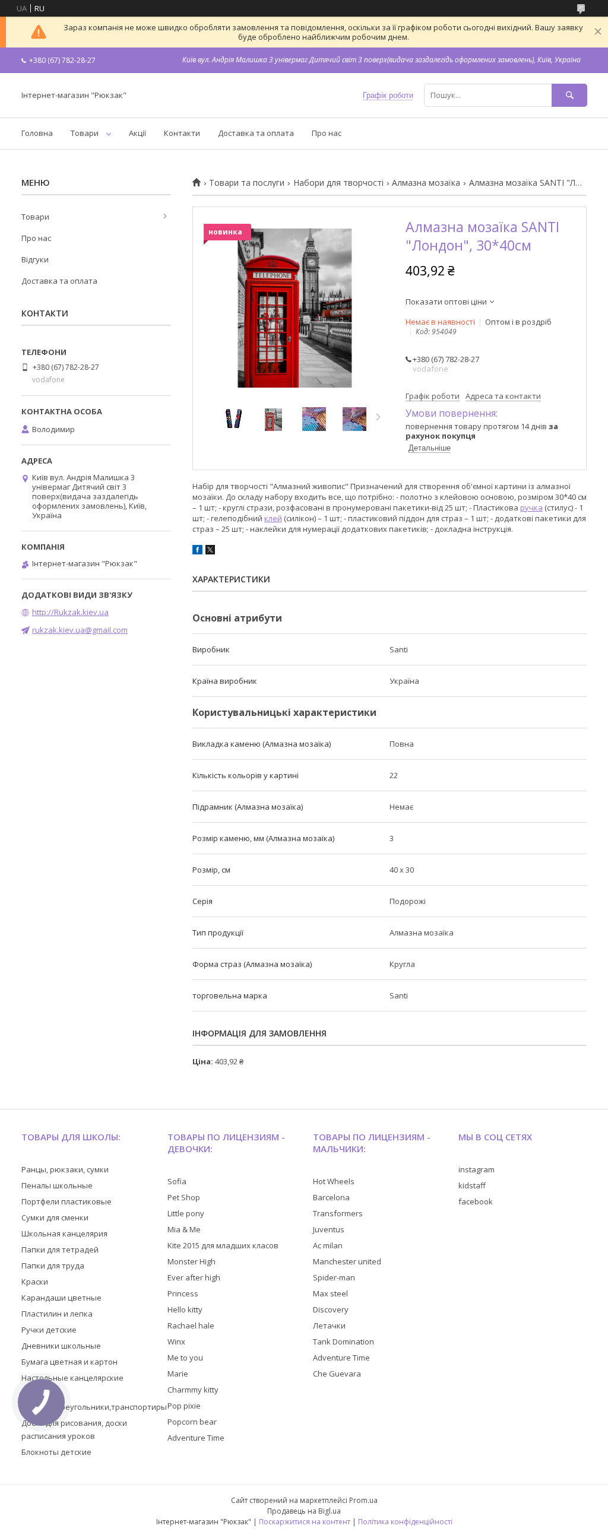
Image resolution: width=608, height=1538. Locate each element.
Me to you (185, 1357)
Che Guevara (337, 1373)
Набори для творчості (338, 183)
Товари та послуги (246, 183)
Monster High (191, 1261)
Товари (85, 133)
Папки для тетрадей (60, 1249)
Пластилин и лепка (57, 1313)
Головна (37, 133)
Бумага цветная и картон (69, 1361)
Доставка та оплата (256, 133)
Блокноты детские (56, 1452)
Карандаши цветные (61, 1297)
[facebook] (197, 551)
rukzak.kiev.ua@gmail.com (80, 630)
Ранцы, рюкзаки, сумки (65, 1169)
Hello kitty (184, 1309)
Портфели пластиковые (66, 1201)
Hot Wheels (333, 1181)
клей (273, 518)
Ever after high (193, 1277)
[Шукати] (569, 95)
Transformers (338, 1213)
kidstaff (472, 1185)
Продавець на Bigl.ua (304, 1511)
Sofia (176, 1181)
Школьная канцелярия (64, 1233)
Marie (177, 1373)
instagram (476, 1169)
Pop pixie (184, 1405)
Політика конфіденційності (405, 1522)
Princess (182, 1293)
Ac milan (328, 1245)
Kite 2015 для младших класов (222, 1245)
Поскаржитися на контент (304, 1522)
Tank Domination (343, 1341)
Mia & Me (184, 1229)
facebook (475, 1201)
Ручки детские (49, 1329)
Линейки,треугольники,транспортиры (94, 1406)
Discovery (331, 1309)
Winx (176, 1341)
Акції (137, 133)
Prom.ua (363, 1500)
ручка (531, 507)
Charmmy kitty (192, 1389)
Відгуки (35, 259)
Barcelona (331, 1197)
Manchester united (347, 1261)
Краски (34, 1281)
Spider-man (334, 1277)
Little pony (185, 1213)
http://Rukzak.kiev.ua (70, 612)
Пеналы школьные (57, 1185)
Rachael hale (190, 1325)
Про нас (326, 133)
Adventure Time (195, 1437)
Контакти (182, 133)
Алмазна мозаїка (426, 183)
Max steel (330, 1293)
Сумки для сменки (54, 1217)
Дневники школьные (61, 1345)
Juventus (328, 1229)
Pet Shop (183, 1197)
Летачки (329, 1325)
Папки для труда (52, 1265)
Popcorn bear (192, 1421)
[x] (210, 551)
